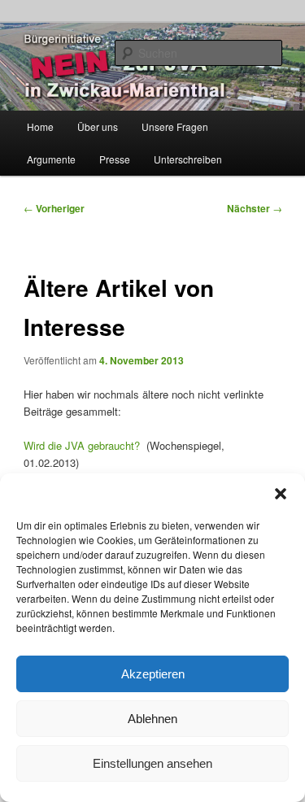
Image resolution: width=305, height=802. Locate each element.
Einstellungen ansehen (152, 763)
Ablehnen (152, 719)
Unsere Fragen (175, 126)
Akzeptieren (153, 674)
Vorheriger (54, 208)
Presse (114, 159)
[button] (280, 494)
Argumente (51, 159)
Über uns (97, 126)
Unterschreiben (188, 159)
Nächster (254, 208)
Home (40, 126)
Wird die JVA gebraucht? (82, 445)
